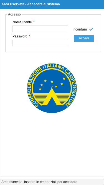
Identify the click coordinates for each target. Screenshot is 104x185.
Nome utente (23, 22)
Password (21, 36)
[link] (84, 38)
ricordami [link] (80, 29)
